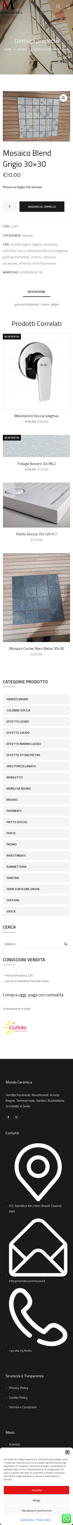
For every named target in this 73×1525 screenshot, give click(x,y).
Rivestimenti (16, 855)
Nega (36, 1500)
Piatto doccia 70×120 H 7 (36, 534)
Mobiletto (15, 777)
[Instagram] (16, 1117)
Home (7, 49)
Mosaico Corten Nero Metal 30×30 (36, 648)
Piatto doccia (17, 822)
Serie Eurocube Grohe (23, 889)
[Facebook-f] (8, 1117)
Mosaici (22, 49)
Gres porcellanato (21, 766)
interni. (36, 256)
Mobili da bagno (19, 788)
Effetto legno (18, 721)
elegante (60, 250)
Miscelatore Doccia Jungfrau (36, 416)
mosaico (50, 256)
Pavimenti (14, 811)
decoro (47, 250)
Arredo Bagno (17, 699)
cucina (21, 250)
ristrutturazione (43, 263)
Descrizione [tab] (36, 291)
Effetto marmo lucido (24, 744)
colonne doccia (18, 710)
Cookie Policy (27, 1519)
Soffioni (13, 900)
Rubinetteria (17, 866)
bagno (37, 244)
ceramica (50, 244)
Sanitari (13, 878)
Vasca (11, 911)
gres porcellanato (16, 256)
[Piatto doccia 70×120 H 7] (36, 505)
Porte (11, 833)
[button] (67, 1452)
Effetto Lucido (18, 732)
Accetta (37, 1490)
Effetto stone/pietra (23, 755)
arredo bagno (21, 244)
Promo (12, 844)
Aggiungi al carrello (42, 206)
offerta (24, 263)
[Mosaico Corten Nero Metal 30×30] (36, 597)
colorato (9, 250)
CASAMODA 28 (30, 272)
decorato (34, 250)
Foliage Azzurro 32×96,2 (36, 463)
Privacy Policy (43, 1519)
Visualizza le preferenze (36, 1510)
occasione (10, 263)
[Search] (66, 944)
